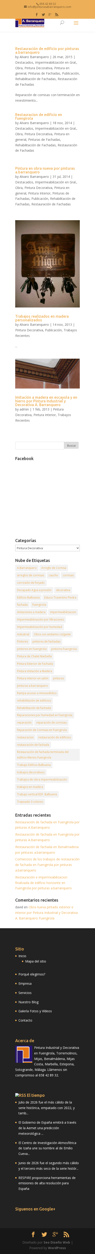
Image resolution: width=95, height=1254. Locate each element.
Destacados (24, 62)
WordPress (57, 1248)
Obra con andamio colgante (52, 634)
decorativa (63, 590)
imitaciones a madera (31, 612)
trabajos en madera (30, 787)
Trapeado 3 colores (30, 802)
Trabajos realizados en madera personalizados (42, 318)
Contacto (25, 1020)
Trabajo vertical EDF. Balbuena (37, 794)
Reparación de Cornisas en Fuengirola (42, 730)
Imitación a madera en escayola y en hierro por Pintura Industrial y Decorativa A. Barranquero (46, 401)
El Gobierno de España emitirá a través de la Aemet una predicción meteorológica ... (47, 1128)
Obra (19, 68)
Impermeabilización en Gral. (55, 62)
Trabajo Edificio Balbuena (34, 765)
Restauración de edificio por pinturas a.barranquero (47, 50)
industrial (23, 634)
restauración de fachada (33, 745)
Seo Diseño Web (57, 1242)
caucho (53, 575)
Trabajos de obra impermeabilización (42, 779)
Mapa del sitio (35, 961)
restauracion (25, 737)
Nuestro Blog (28, 1002)
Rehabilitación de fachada (34, 708)
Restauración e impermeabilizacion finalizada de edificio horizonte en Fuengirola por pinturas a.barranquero (43, 882)
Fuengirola (39, 605)
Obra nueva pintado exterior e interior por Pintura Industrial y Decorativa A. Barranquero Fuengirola (46, 912)
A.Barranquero (27, 568)
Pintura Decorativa (38, 68)
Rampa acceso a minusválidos (36, 693)
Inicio (22, 956)
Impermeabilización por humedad (39, 627)
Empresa (25, 983)
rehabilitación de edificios (34, 700)
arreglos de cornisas (30, 575)
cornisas (68, 575)
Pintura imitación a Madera (34, 671)
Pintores (22, 641)
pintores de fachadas (46, 641)
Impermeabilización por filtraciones (40, 619)
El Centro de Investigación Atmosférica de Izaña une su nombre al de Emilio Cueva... (47, 1148)
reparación (24, 722)
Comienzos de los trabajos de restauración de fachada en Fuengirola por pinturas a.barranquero (47, 864)
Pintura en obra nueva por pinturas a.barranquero (45, 170)
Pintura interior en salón (32, 678)
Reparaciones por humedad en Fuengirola (44, 715)
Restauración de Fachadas (51, 204)
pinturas (58, 678)
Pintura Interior (39, 193)
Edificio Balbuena (28, 597)
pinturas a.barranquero (32, 686)
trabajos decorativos (31, 772)
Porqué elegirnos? (31, 974)
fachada (22, 605)
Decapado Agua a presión (34, 590)
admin (24, 409)
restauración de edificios (54, 737)
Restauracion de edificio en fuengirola (38, 116)
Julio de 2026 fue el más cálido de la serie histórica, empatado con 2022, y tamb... (46, 1108)
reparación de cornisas (51, 722)
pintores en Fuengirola (32, 649)
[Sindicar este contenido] (20, 1095)
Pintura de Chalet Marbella (34, 656)
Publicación (70, 73)
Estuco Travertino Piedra (60, 597)
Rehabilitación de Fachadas (35, 79)
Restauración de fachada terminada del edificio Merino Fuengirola (43, 754)
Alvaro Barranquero (34, 57)
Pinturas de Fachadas (44, 73)
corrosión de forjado (31, 583)
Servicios (25, 993)
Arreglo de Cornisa (53, 568)
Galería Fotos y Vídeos (35, 1011)
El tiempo (36, 1095)
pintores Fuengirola (64, 649)
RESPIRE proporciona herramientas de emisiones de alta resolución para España (47, 1183)
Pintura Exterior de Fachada (35, 664)
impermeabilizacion (63, 612)
